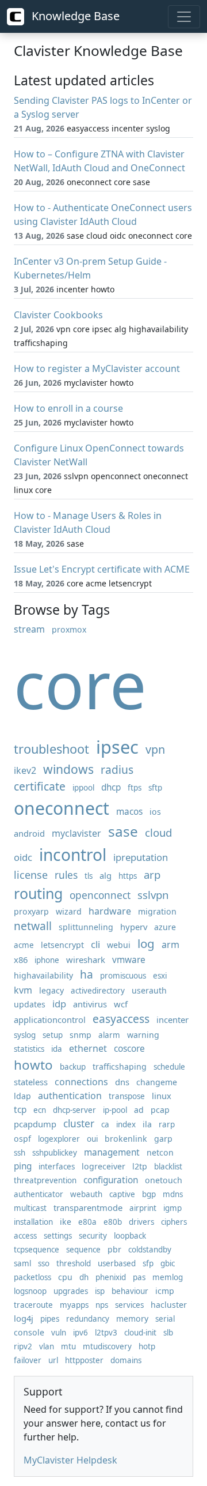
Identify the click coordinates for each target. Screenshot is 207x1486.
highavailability (43, 975)
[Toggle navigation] (184, 16)
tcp (20, 1110)
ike (65, 1221)
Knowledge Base (74, 16)
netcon (160, 1152)
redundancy (87, 1319)
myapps (74, 1305)
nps (101, 1305)
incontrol (72, 855)
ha (86, 974)
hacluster (169, 1304)
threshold (73, 1263)
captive (122, 1194)
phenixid (110, 1277)
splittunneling (86, 926)
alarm (109, 1035)
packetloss (32, 1277)
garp (163, 1138)
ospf (22, 1138)
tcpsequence (36, 1249)
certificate (40, 786)
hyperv (133, 926)
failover (27, 1360)
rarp (167, 1124)
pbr (114, 1249)
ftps (134, 787)
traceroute (33, 1305)
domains (125, 1360)
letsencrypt (62, 944)
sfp (148, 1263)
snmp (80, 1034)
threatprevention (45, 1180)
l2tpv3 (106, 1332)
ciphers (174, 1222)
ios (155, 811)
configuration (110, 1180)
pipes (49, 1319)
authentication (70, 1095)
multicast (30, 1208)
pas (139, 1277)
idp (59, 1003)
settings (58, 1236)
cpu (65, 1276)
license (31, 875)
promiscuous (123, 975)
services (129, 1305)
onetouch (163, 1180)
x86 (21, 959)
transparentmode (87, 1207)
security (93, 1236)
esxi (160, 975)
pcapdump (35, 1124)
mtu (68, 1346)
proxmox (69, 629)
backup (73, 1067)
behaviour (130, 1291)
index (126, 1124)
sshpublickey (54, 1153)
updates (29, 1004)
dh (84, 1277)
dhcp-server (74, 1110)
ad (139, 1109)
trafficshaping (120, 1066)
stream (29, 629)
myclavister (76, 833)
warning (143, 1034)
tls (89, 876)
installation (33, 1222)
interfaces (57, 1166)
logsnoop (30, 1291)
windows (68, 769)
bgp (149, 1194)
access (25, 1236)
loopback (130, 1236)
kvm (23, 990)
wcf (121, 1004)
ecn (39, 1110)
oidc (23, 857)
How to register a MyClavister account (97, 368)
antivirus (90, 1004)
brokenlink (126, 1138)
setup (53, 1035)
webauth (86, 1194)
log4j (23, 1318)
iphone (46, 960)
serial (165, 1319)
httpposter (84, 1360)
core (80, 684)
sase (123, 831)
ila (147, 1124)
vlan (46, 1346)
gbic (167, 1263)
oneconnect (61, 808)
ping (23, 1166)
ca (105, 1124)
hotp (147, 1346)
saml (22, 1263)
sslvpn (152, 894)
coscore (129, 1049)
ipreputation (140, 857)
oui (92, 1139)
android (29, 833)
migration (157, 911)
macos (129, 812)
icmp (164, 1290)
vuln (58, 1332)
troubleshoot (51, 748)
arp (152, 874)
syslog (25, 1035)
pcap (160, 1109)
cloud (158, 832)
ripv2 (23, 1346)
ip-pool (115, 1110)
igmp (172, 1208)
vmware (128, 960)
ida (56, 1049)
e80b (112, 1222)
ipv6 (80, 1332)
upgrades (70, 1291)
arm (170, 944)
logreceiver (103, 1166)
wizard (69, 911)
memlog (167, 1277)
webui (119, 944)
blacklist (168, 1166)
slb (168, 1332)
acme (24, 945)
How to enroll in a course (68, 408)
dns (122, 1082)
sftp (155, 787)
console (29, 1332)
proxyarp (31, 911)
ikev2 (25, 770)
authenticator (38, 1194)
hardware (110, 911)
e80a (87, 1222)
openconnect (100, 895)
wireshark (85, 959)
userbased (117, 1263)
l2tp (139, 1166)
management (112, 1152)
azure (165, 926)
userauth (149, 990)
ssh (19, 1153)
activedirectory (98, 990)
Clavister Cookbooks (58, 315)
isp (100, 1291)
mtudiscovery (107, 1346)
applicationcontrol (50, 1019)
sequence (83, 1249)
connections (81, 1081)
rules (66, 875)
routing (38, 893)
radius (117, 769)
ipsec (117, 747)
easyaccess (121, 1018)
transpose (127, 1096)
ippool (83, 787)
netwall (33, 926)
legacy (51, 990)
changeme (156, 1082)
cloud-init (140, 1332)
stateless (31, 1082)
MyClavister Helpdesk (70, 1460)
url (53, 1360)
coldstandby (149, 1249)
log (146, 943)
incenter (172, 1019)
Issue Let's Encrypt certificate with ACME (102, 569)
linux (161, 1095)
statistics (29, 1049)
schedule (169, 1067)
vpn (155, 749)
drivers (141, 1222)
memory (132, 1318)
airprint (142, 1208)
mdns (173, 1194)
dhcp (111, 787)
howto (33, 1065)
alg (105, 875)
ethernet (88, 1048)
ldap (22, 1095)
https (127, 876)
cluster (78, 1123)
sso (43, 1263)
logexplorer (59, 1139)
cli (95, 944)
